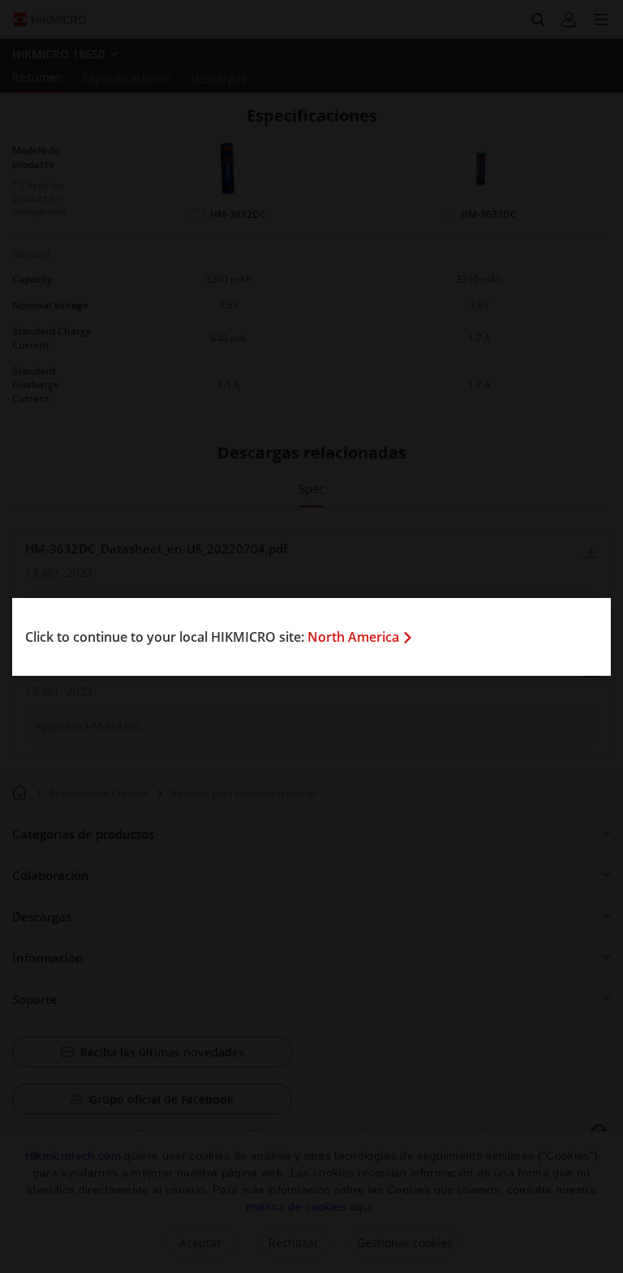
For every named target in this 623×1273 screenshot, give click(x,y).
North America (353, 637)
